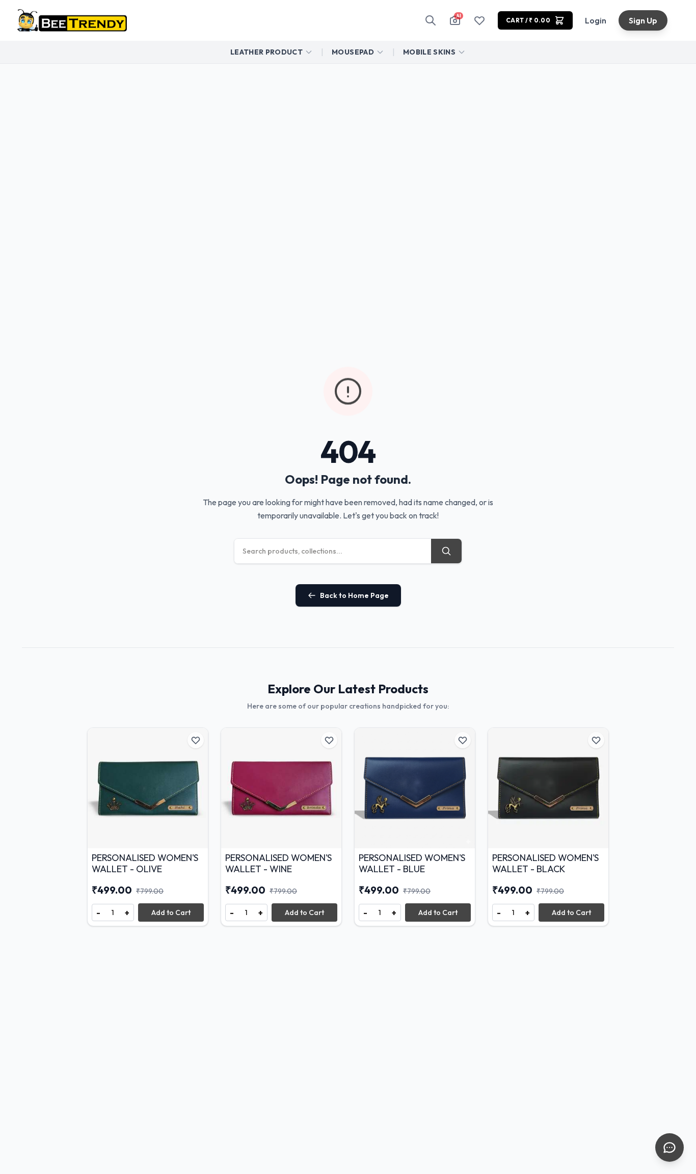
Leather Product (266, 52)
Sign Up (643, 20)
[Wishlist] (479, 20)
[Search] (430, 20)
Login (595, 20)
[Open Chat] (669, 1147)
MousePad (353, 52)
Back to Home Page (354, 595)
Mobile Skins (429, 52)
